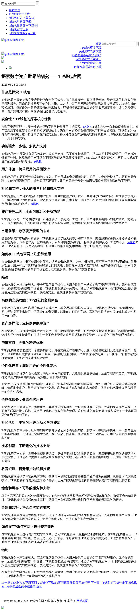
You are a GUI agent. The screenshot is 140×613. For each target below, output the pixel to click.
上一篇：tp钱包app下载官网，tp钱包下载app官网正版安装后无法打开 (46, 582)
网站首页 (14, 10)
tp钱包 (87, 126)
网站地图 (82, 600)
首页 (98, 43)
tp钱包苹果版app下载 (22, 33)
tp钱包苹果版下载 (20, 21)
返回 (39, 586)
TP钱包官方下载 (19, 14)
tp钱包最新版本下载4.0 (23, 25)
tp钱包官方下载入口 (21, 17)
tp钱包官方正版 (18, 29)
